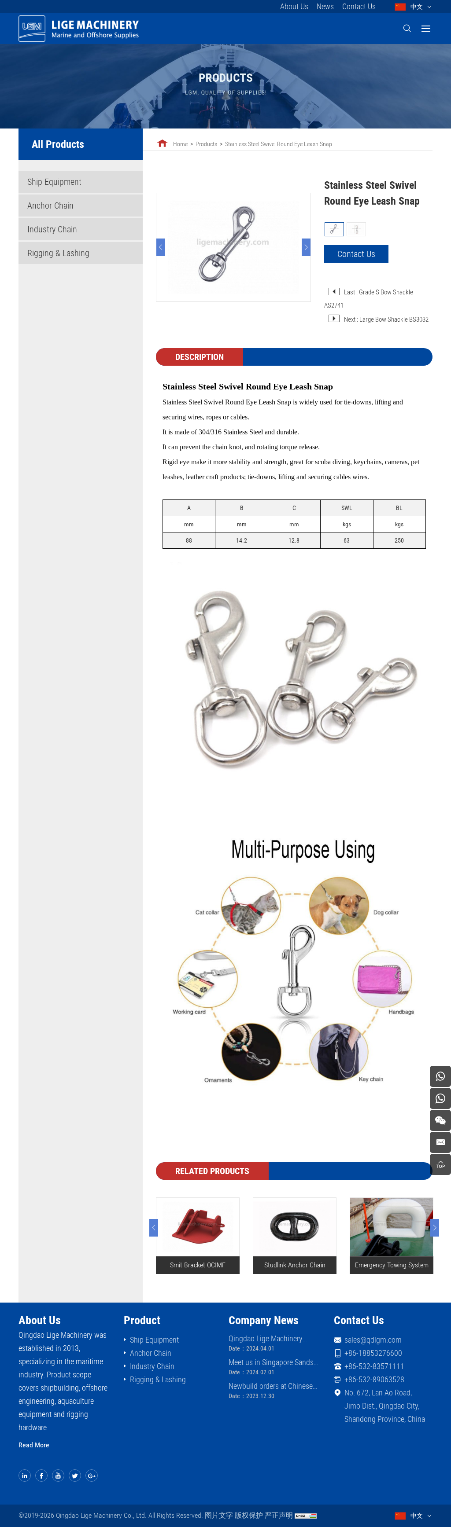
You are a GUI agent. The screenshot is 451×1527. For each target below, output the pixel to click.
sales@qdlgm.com (373, 1339)
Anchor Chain (50, 205)
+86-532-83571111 (374, 1366)
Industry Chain (52, 229)
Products (206, 143)
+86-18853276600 (373, 1353)
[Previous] (160, 247)
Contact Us (359, 6)
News (325, 6)
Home (180, 143)
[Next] (306, 247)
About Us (294, 6)
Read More (33, 1445)
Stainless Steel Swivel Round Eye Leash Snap (278, 143)
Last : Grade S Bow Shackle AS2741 (368, 298)
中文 (416, 6)
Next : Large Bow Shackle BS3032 (386, 319)
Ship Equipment (54, 181)
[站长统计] (306, 1515)
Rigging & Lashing (58, 253)
